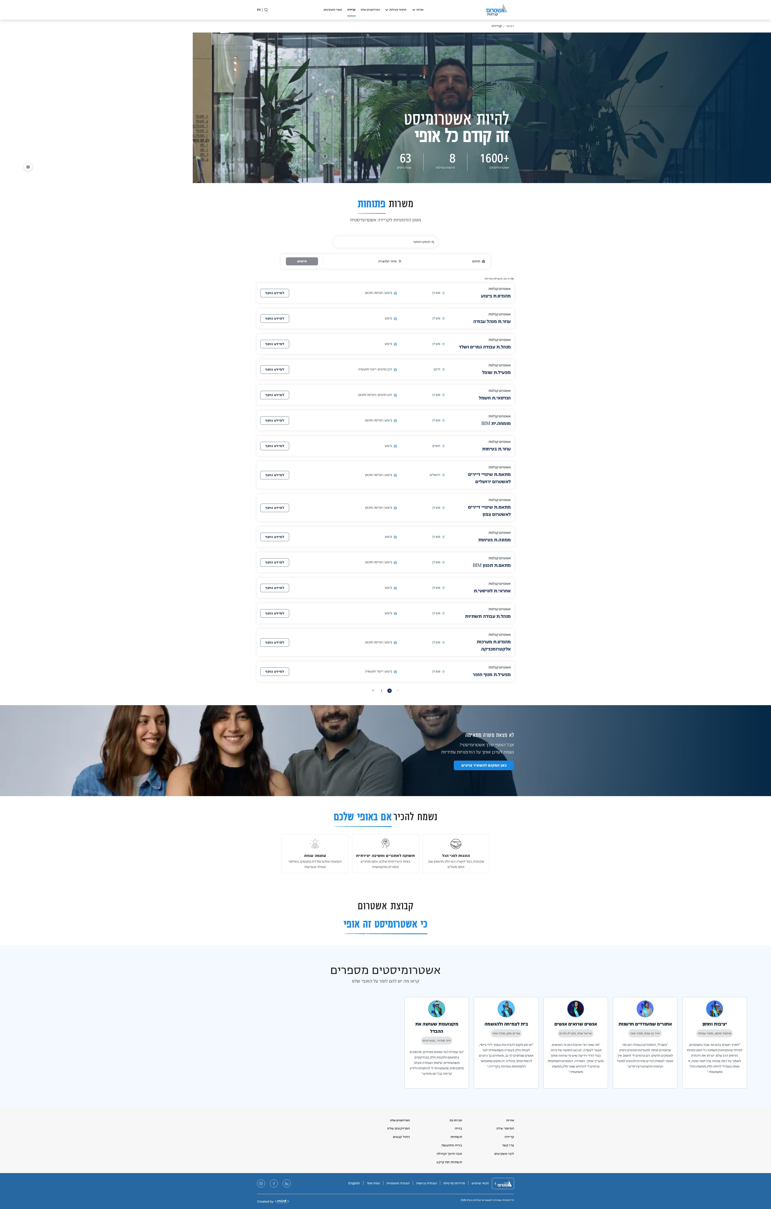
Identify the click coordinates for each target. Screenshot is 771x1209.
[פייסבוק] (274, 1183)
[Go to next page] (373, 690)
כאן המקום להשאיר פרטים (484, 765)
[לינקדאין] (287, 1183)
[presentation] (274, 293)
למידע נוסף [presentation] (274, 293)
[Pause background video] (28, 167)
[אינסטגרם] (261, 1183)
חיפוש (302, 261)
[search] (433, 242)
